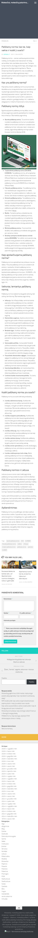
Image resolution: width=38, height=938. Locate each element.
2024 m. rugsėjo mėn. (9, 804)
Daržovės (5, 834)
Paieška (4, 678)
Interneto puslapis (9, 620)
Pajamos (4, 864)
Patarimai (5, 871)
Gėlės (3, 841)
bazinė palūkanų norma (13, 541)
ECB (22, 541)
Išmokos (4, 849)
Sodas (4, 884)
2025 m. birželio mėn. (9, 784)
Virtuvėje (4, 899)
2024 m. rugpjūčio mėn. (9, 806)
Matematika (6, 856)
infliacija (26, 544)
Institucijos (5, 844)
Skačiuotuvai (6, 879)
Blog (3, 829)
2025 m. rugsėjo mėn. (9, 776)
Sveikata (4, 886)
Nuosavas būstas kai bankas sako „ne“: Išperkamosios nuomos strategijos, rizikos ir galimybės (8, 576)
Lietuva (4, 854)
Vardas (6, 613)
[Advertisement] (19, 20)
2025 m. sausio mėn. (8, 796)
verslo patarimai (7, 896)
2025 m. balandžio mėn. (9, 789)
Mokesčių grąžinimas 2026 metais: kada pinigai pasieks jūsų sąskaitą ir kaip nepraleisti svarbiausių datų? (18, 695)
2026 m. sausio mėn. (8, 766)
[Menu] (35, 2)
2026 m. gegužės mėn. (9, 756)
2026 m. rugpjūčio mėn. (9, 749)
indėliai (20, 544)
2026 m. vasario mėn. (9, 764)
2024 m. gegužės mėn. (9, 814)
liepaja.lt (6, 54)
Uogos (4, 891)
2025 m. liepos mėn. (8, 781)
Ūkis (3, 889)
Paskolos (5, 41)
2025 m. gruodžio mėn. (9, 769)
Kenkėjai (4, 851)
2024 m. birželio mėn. (9, 811)
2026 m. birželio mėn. (9, 754)
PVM (3, 876)
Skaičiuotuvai (6, 881)
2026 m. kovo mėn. (8, 761)
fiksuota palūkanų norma (9, 544)
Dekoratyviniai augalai (9, 836)
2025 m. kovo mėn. (8, 791)
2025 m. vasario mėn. (9, 794)
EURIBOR (27, 541)
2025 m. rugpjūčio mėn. (9, 779)
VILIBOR (4, 550)
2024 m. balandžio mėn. (9, 816)
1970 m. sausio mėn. (8, 819)
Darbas (4, 831)
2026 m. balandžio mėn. (9, 759)
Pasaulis (4, 866)
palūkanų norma (21, 547)
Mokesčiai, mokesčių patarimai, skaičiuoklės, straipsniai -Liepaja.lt (15, 2)
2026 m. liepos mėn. (8, 751)
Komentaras (8, 599)
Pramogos (5, 874)
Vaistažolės (5, 894)
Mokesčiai (5, 861)
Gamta (4, 839)
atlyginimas (5, 826)
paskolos (30, 547)
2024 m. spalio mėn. (8, 801)
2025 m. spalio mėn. (8, 774)
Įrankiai (4, 846)
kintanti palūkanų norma (8, 547)
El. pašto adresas (26, 613)
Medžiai (4, 859)
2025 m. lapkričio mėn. (9, 771)
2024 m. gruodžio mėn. (9, 799)
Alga (3, 824)
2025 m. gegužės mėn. (9, 786)
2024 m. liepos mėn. (8, 809)
